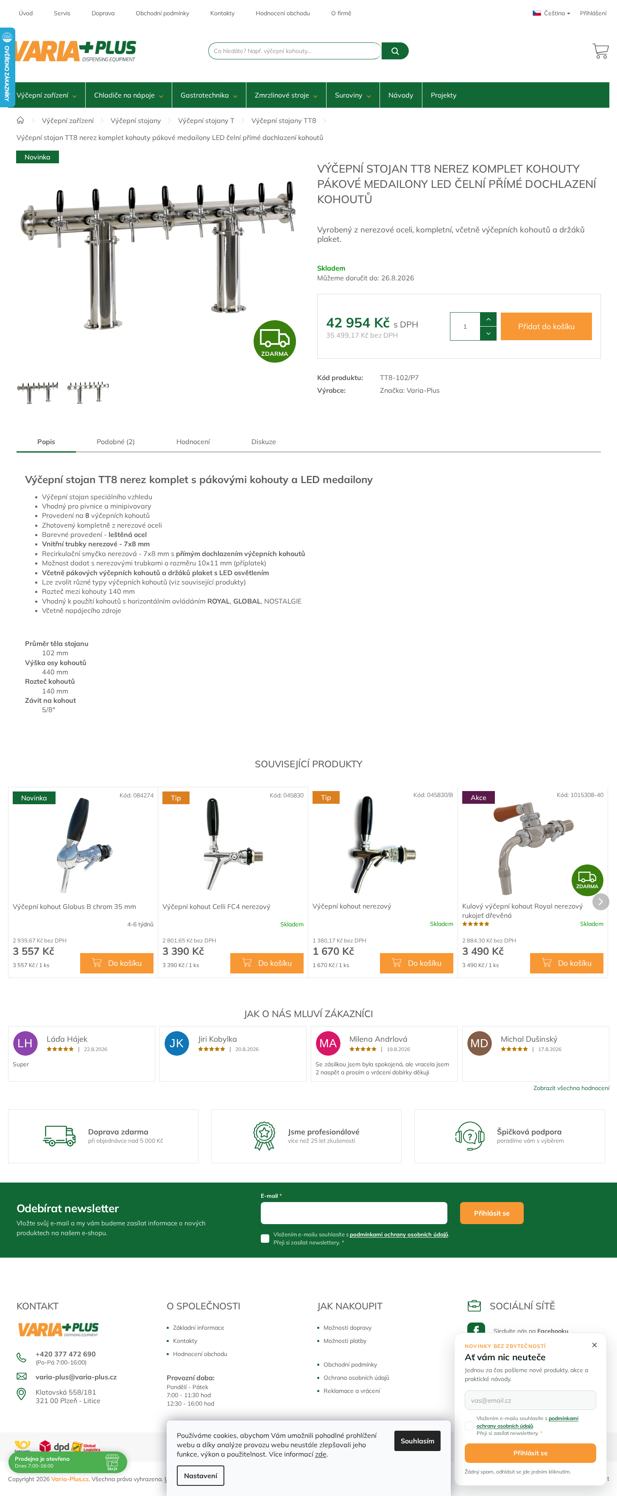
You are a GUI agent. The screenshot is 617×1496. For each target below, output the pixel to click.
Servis (62, 13)
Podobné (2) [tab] (116, 441)
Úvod (26, 13)
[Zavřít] (594, 1345)
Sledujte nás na (531, 1331)
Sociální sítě (522, 1306)
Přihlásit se (492, 1213)
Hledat (395, 50)
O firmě (341, 13)
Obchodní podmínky (162, 13)
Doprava (103, 13)
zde (321, 1454)
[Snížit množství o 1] (488, 333)
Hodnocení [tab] (193, 441)
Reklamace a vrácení (352, 1391)
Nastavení (200, 1475)
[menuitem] (46, 95)
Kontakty (222, 13)
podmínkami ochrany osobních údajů (399, 1234)
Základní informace (198, 1327)
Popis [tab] (46, 441)
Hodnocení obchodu (283, 13)
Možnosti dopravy (347, 1327)
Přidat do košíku (546, 326)
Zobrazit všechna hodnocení (571, 1088)
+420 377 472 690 (66, 1354)
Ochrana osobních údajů (356, 1377)
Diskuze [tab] (263, 441)
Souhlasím (417, 1441)
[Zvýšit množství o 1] (488, 319)
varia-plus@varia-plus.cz (76, 1377)
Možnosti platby (345, 1341)
